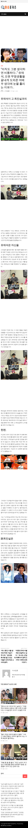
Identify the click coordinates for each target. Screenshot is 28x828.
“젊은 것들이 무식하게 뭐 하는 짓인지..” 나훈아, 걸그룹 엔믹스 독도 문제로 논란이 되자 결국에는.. (12, 800)
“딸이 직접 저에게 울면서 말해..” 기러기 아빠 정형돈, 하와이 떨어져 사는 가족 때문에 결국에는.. (14, 736)
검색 (2, 773)
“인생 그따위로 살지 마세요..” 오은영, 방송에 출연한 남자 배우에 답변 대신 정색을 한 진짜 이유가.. (12, 814)
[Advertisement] (14, 34)
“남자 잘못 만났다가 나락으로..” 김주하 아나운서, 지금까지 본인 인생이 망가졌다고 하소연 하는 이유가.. (12, 786)
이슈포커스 (13, 823)
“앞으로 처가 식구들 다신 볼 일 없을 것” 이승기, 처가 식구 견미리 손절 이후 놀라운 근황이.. (12, 807)
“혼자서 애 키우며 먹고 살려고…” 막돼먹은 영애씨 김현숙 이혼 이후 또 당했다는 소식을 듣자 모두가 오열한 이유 (13, 708)
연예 (2, 65)
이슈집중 (7, 91)
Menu (4, 14)
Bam (10, 825)
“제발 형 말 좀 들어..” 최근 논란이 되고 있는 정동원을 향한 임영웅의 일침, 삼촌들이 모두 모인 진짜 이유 (14, 764)
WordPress (4, 825)
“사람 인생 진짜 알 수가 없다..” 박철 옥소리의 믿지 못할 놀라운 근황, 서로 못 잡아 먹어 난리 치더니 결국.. (12, 793)
